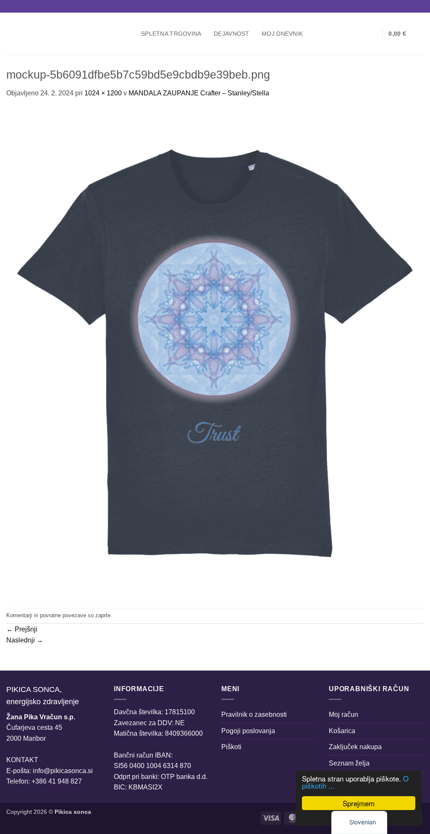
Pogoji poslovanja (248, 730)
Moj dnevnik (282, 33)
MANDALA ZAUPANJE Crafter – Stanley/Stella (198, 93)
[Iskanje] (345, 33)
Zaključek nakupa (355, 746)
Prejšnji (21, 629)
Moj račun (343, 714)
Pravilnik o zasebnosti (254, 714)
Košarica (342, 730)
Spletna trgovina (171, 33)
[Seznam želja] (372, 33)
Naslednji (24, 640)
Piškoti (231, 746)
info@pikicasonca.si (63, 770)
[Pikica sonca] (67, 33)
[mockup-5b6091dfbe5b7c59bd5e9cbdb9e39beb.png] (215, 352)
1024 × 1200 (103, 93)
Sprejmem (359, 803)
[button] (359, 33)
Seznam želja (349, 763)
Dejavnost (231, 33)
